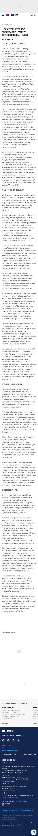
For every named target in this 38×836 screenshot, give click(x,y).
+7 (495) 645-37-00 (9, 755)
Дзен (14, 43)
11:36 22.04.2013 (7, 24)
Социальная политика (8, 817)
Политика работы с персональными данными (15, 813)
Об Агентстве (7, 745)
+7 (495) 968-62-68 (29, 756)
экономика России (8, 632)
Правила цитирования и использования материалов (17, 810)
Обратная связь (7, 748)
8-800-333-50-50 (8, 761)
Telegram (23, 43)
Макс (6, 43)
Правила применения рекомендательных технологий (17, 815)
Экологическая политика (9, 819)
